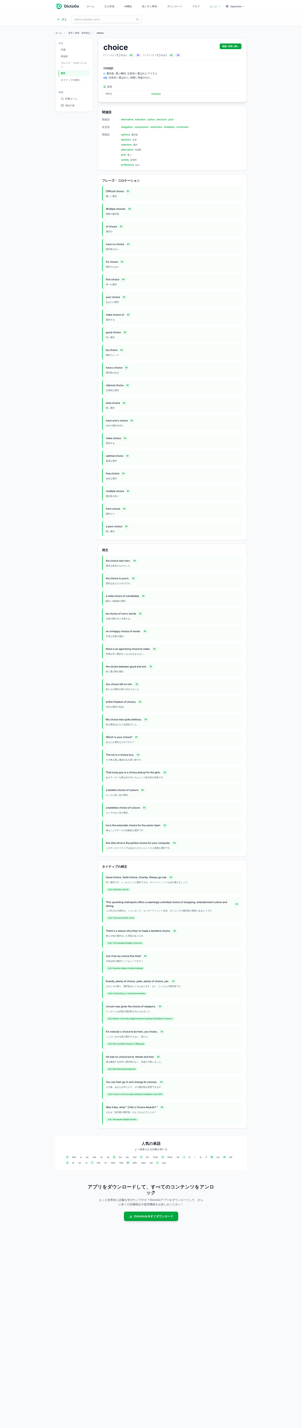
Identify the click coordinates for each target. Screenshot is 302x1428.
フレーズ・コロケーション (74, 64)
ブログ (196, 6)
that (113, 1162)
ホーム (90, 6)
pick (170, 119)
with (135, 1162)
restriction (156, 127)
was (143, 1162)
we (151, 1162)
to (106, 1162)
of (73, 1162)
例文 (63, 73)
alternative (127, 119)
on (79, 1162)
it (206, 1157)
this (121, 1162)
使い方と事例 (149, 6)
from (155, 1157)
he (178, 1157)
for (147, 1157)
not (230, 1157)
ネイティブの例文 (70, 79)
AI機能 (128, 6)
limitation (169, 127)
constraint (182, 127)
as (87, 1157)
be (120, 1157)
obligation (127, 127)
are (94, 1157)
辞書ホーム (71, 98)
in (189, 1157)
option (151, 119)
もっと (213, 6)
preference (127, 164)
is (200, 1157)
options (125, 134)
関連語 (64, 56)
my (218, 1157)
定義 (63, 49)
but (135, 1157)
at (102, 1157)
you (164, 1162)
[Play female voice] (138, 55)
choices (156, 93)
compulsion (141, 127)
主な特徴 (109, 6)
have (169, 1157)
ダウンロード (174, 6)
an (108, 1157)
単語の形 (70, 105)
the (98, 1162)
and (74, 1157)
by (127, 1157)
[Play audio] (128, 191)
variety (125, 159)
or (86, 1162)
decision (162, 119)
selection (140, 119)
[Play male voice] (131, 55)
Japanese (235, 6)
